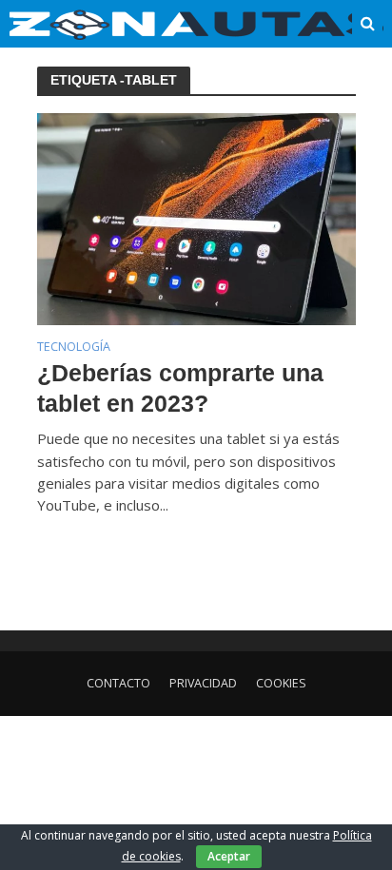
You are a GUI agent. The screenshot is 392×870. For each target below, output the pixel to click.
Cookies (281, 683)
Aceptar (228, 856)
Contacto (118, 683)
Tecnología (73, 348)
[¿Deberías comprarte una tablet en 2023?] (196, 217)
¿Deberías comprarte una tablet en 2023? (180, 387)
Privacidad (203, 683)
